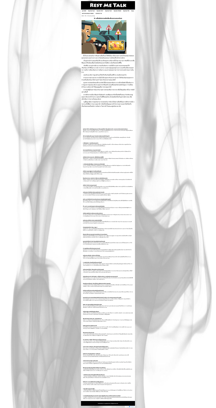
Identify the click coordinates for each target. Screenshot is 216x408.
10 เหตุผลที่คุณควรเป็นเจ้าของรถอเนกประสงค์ (91, 248)
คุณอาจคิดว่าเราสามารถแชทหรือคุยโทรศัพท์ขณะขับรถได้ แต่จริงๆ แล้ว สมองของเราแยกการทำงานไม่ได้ (102, 297)
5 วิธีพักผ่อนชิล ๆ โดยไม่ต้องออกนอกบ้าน (90, 143)
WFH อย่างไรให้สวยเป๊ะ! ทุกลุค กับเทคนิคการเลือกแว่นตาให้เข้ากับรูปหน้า (96, 136)
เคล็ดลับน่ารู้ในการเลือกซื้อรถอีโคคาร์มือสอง (91, 311)
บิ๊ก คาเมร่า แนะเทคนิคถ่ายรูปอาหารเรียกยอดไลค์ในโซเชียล (94, 206)
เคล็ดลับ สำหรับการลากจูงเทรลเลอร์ (90, 185)
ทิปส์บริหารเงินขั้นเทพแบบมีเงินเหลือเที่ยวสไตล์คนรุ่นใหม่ (93, 290)
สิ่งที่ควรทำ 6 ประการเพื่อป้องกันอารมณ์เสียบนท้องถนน (93, 381)
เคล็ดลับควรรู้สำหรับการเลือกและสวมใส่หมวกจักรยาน (93, 213)
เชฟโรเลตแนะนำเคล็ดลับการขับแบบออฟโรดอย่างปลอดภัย (93, 192)
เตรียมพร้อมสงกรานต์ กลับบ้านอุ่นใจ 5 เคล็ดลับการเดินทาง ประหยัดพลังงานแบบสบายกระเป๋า (100, 276)
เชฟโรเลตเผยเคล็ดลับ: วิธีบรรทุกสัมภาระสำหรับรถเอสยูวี (93, 269)
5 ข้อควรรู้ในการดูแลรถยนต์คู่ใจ (89, 388)
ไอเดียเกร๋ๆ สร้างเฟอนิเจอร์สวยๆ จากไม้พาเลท (91, 353)
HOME (83, 15)
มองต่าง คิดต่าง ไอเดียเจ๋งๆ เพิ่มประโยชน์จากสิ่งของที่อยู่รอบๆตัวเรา (95, 346)
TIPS (85, 15)
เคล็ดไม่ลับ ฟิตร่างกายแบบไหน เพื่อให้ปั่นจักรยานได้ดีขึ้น (93, 157)
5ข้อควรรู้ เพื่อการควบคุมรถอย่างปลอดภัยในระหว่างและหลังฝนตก (95, 234)
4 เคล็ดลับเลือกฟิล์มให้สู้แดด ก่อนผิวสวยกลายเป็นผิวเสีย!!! (94, 164)
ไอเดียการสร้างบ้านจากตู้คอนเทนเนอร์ (90, 325)
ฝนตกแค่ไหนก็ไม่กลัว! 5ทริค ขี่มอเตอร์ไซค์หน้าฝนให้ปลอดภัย (94, 241)
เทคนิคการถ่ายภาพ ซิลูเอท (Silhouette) (90, 360)
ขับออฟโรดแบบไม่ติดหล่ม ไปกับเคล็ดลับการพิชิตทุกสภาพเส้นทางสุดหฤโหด (97, 283)
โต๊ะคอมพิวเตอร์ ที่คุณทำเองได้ (88, 332)
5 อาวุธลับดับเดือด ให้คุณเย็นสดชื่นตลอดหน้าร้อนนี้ (92, 262)
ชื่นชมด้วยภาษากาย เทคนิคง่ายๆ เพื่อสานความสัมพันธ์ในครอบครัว (95, 178)
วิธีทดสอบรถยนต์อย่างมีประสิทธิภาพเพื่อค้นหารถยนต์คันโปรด (94, 367)
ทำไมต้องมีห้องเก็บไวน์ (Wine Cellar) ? (90, 227)
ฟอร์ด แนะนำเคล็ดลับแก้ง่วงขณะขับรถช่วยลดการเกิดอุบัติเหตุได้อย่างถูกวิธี (96, 199)
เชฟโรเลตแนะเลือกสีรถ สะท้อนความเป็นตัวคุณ (91, 255)
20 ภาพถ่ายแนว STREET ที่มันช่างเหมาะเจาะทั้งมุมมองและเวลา (94, 339)
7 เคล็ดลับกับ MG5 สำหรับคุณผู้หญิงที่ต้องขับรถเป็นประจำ (94, 374)
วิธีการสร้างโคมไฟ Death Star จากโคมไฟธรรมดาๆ (92, 318)
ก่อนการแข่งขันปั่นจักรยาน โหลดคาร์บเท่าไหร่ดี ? (92, 150)
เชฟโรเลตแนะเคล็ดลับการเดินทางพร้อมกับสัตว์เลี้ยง (92, 220)
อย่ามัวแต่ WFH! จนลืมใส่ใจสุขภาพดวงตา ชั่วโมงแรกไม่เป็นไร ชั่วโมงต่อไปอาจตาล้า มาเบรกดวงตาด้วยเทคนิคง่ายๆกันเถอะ (105, 129)
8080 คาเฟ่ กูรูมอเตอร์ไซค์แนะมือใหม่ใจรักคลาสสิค (92, 304)
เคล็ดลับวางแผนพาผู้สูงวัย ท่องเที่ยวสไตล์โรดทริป (92, 171)
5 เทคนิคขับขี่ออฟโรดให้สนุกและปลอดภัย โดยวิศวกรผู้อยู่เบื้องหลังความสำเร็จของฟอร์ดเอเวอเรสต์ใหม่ (102, 395)
